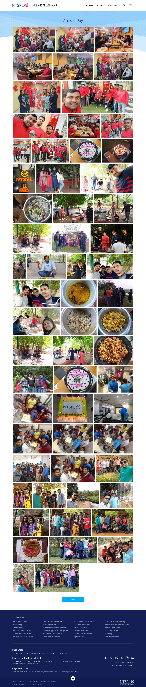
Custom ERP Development (83, 634)
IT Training (108, 634)
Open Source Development (52, 622)
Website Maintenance (112, 628)
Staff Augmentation (112, 637)
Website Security (18, 628)
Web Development (49, 625)
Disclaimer (20, 681)
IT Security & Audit (111, 631)
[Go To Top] (73, 678)
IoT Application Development (84, 622)
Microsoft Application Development (55, 631)
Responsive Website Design (21, 631)
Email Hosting (17, 625)
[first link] (105, 657)
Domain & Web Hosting (20, 622)
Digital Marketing (79, 637)
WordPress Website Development (54, 628)
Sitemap (53, 681)
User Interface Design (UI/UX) (22, 637)
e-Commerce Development (52, 634)
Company (112, 5)
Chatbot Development (81, 631)
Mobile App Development (51, 637)
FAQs (14, 681)
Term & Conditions (32, 681)
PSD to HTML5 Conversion (21, 634)
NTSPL (26, 684)
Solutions (101, 5)
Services (89, 5)
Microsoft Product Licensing (115, 622)
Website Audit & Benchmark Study (117, 625)
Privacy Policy (44, 681)
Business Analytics (80, 628)
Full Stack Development (82, 625)
